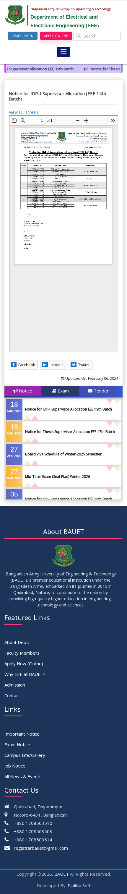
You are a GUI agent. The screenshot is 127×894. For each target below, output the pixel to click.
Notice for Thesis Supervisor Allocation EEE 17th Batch (70, 431)
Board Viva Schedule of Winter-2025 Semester (63, 454)
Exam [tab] (62, 391)
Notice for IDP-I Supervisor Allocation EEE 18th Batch (68, 499)
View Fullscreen (23, 112)
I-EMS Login (23, 36)
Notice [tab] (25, 391)
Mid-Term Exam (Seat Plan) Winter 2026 (57, 476)
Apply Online (56, 36)
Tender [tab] (100, 391)
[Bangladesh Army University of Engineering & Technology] (17, 15)
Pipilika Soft (79, 885)
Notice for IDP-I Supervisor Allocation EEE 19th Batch (68, 409)
